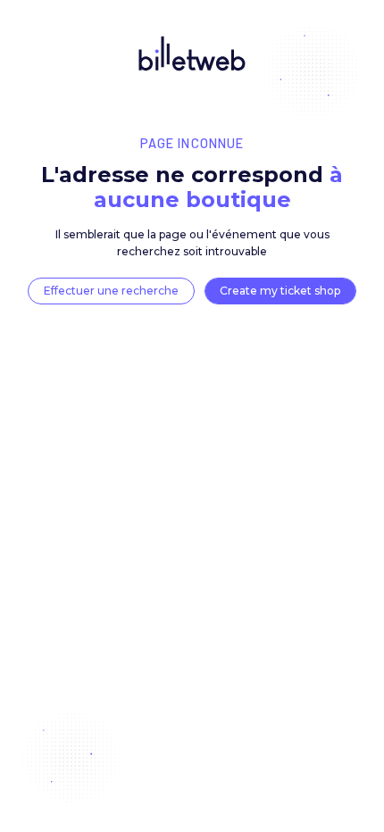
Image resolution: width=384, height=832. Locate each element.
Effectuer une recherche (111, 290)
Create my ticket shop (280, 290)
